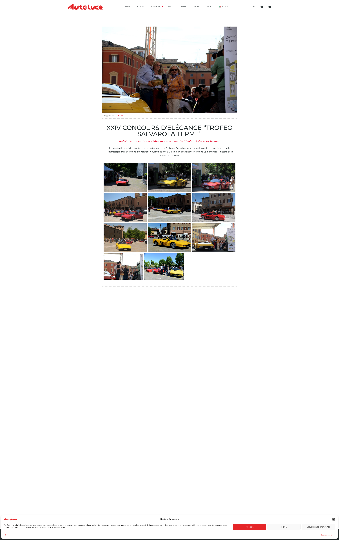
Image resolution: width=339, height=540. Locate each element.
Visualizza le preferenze (318, 527)
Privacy (8, 535)
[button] (333, 519)
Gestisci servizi (326, 535)
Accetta (250, 527)
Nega (284, 527)
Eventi (120, 116)
